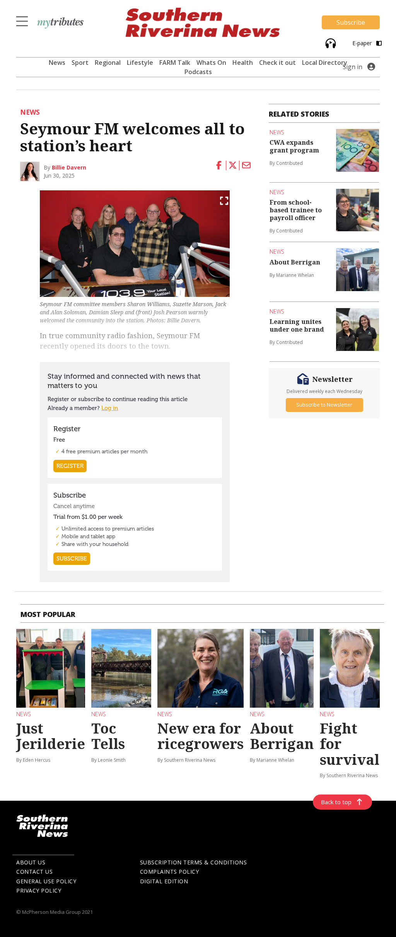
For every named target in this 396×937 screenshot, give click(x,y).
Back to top (336, 802)
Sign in (352, 67)
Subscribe (350, 22)
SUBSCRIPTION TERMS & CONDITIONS (193, 862)
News (57, 62)
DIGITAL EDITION (164, 881)
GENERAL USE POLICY (46, 881)
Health (242, 62)
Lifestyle (140, 62)
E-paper (362, 43)
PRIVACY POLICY (38, 890)
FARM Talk (174, 62)
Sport (80, 62)
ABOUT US (30, 862)
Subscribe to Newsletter (324, 404)
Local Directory (324, 62)
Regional (108, 62)
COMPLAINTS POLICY (169, 871)
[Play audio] (330, 42)
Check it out (277, 62)
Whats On (211, 62)
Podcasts (198, 72)
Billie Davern (69, 167)
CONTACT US (34, 871)
